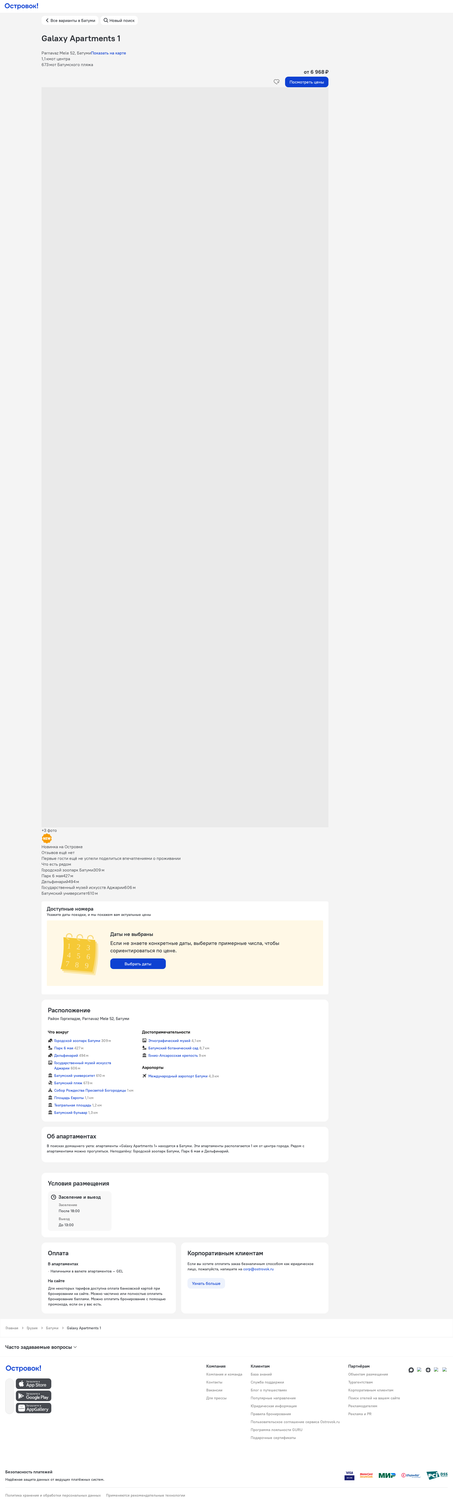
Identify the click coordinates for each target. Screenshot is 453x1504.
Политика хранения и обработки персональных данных (53, 1495)
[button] (185, 140)
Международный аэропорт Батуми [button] (178, 1076)
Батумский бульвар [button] (70, 1112)
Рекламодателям (362, 1406)
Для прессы (216, 1398)
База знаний (261, 1374)
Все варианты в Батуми (73, 20)
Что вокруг (58, 1032)
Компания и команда (224, 1374)
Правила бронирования (271, 1413)
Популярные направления (273, 1398)
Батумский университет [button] (74, 1075)
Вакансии (214, 1390)
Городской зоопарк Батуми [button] (77, 1040)
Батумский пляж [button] (68, 1083)
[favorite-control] (276, 82)
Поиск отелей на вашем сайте (374, 1398)
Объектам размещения (368, 1374)
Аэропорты (152, 1067)
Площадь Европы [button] (69, 1097)
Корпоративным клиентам (370, 1390)
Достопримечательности (166, 1032)
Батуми (52, 1328)
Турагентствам (360, 1382)
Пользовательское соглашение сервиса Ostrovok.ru (295, 1421)
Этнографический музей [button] (169, 1040)
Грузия (32, 1328)
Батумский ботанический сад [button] (173, 1048)
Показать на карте (108, 53)
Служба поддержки (267, 1382)
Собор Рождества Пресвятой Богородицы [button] (90, 1090)
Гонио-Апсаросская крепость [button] (173, 1055)
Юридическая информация (274, 1406)
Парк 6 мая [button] (63, 1048)
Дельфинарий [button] (66, 1055)
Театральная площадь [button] (72, 1105)
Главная (12, 1328)
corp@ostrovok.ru (258, 1269)
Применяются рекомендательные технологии (145, 1495)
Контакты (214, 1382)
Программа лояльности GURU (277, 1429)
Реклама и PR (360, 1413)
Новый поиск (122, 20)
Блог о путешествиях (269, 1390)
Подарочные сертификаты (273, 1437)
